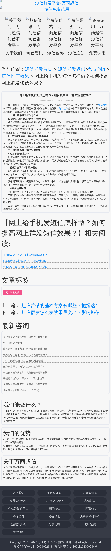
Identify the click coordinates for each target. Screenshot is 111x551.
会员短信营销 (18, 500)
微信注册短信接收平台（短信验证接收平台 (25, 337)
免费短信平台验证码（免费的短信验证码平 (25, 384)
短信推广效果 (15, 76)
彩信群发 (90, 500)
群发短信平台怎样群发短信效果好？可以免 (25, 266)
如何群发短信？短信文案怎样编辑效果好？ (25, 254)
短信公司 (54, 524)
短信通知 (18, 493)
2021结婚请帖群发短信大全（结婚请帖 (23, 360)
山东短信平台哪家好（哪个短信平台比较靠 (25, 348)
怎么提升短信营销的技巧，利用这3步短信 (24, 260)
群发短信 (63, 108)
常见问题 (97, 69)
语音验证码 (90, 493)
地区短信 (90, 524)
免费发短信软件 (90, 516)
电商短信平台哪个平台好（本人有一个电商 (25, 354)
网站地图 (18, 532)
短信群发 (54, 516)
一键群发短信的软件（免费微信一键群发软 (25, 372)
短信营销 (102, 105)
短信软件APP (54, 500)
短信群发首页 (38, 69)
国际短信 (54, 508)
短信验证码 (54, 493)
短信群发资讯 (71, 69)
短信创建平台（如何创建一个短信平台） (24, 366)
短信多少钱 (18, 524)
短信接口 (18, 516)
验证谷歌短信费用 (12, 343)
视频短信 (90, 508)
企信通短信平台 (18, 508)
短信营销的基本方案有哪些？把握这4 (59, 305)
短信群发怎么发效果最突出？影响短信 (60, 312)
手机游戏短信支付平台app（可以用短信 (23, 378)
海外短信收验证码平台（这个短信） (21, 390)
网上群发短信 (13, 292)
